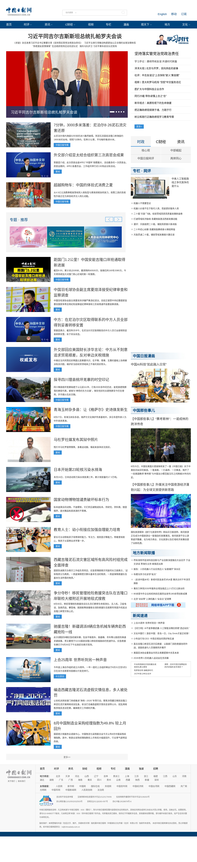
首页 (9, 24)
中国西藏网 (170, 786)
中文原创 (60, 676)
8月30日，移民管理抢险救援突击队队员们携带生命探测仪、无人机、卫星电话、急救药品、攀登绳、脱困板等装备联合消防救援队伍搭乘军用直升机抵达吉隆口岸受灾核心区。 (90, 607)
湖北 (42, 780)
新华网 (71, 786)
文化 (185, 24)
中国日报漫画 (144, 356)
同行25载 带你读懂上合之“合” (151, 96)
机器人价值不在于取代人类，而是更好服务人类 (156, 208)
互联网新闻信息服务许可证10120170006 (95, 797)
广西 (70, 780)
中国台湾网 (154, 786)
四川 (99, 780)
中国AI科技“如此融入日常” (149, 364)
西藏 (128, 780)
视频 (91, 24)
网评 (147, 171)
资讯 (47, 24)
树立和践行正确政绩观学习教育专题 (154, 117)
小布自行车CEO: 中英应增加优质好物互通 (154, 638)
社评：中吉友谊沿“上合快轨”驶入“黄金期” (157, 75)
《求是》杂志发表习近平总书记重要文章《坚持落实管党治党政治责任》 (47, 43)
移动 (174, 14)
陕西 (137, 780)
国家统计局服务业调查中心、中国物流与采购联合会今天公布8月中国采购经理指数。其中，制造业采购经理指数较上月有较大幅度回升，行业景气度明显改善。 (90, 738)
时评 (26, 24)
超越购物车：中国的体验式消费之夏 (83, 185)
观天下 (145, 24)
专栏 (108, 24)
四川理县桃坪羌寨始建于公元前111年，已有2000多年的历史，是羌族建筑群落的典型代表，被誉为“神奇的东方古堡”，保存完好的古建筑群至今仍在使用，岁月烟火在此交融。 (90, 391)
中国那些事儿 (144, 410)
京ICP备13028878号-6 (122, 801)
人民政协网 (86, 790)
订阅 (184, 14)
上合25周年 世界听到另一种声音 (80, 660)
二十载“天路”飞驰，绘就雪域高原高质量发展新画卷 (158, 213)
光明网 (43, 790)
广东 (61, 780)
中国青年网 (122, 786)
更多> (139, 126)
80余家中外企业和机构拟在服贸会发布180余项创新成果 (160, 593)
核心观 (146, 150)
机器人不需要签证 (142, 203)
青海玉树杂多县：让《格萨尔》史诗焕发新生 (91, 410)
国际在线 (95, 786)
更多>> (67, 757)
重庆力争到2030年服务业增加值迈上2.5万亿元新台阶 (159, 588)
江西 (165, 776)
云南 (118, 780)
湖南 (51, 780)
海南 (80, 780)
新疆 (147, 780)
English (162, 14)
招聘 (155, 768)
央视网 (108, 786)
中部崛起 (175, 150)
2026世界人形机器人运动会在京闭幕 (151, 658)
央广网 (184, 786)
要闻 (58, 171)
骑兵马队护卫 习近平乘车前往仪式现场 (98, 46)
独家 (141, 768)
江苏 (136, 776)
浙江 (146, 776)
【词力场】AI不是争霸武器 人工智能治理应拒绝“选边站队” (161, 628)
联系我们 (21, 781)
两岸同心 (175, 158)
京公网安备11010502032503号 (69, 801)
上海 (127, 776)
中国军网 (56, 790)
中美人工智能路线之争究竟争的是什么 (180, 182)
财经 (84, 768)
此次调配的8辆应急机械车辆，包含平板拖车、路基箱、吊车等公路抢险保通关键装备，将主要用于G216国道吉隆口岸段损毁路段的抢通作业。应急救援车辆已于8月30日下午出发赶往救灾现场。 (90, 641)
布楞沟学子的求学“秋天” (145, 574)
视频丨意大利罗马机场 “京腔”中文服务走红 (158, 82)
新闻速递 (140, 616)
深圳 (156, 780)
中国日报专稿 (62, 145)
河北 (77, 776)
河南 (184, 776)
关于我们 (11, 781)
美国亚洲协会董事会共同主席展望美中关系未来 (156, 653)
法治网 (100, 790)
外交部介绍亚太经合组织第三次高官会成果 (89, 155)
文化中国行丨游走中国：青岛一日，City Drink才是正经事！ (162, 633)
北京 (58, 776)
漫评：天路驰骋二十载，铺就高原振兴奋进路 (155, 224)
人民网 (59, 786)
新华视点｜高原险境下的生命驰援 (153, 103)
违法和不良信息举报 (64, 797)
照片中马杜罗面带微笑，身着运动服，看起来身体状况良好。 (83, 447)
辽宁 (96, 776)
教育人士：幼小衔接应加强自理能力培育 (87, 530)
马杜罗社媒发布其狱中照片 (76, 440)
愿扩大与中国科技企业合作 (149, 89)
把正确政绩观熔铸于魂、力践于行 (153, 110)
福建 (155, 776)
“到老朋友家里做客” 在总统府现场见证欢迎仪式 (55, 46)
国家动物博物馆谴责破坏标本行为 (81, 500)
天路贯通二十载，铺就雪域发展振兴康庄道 (154, 234)
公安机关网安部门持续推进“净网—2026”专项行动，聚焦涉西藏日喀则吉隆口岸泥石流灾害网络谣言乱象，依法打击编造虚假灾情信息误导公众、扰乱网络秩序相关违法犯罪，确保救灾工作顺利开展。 (90, 704)
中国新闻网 (70, 790)
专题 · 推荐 (19, 220)
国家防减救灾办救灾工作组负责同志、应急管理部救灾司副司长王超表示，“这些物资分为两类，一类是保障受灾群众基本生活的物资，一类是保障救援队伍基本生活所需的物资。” (91, 574)
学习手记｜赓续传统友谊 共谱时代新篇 (156, 61)
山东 (175, 776)
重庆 (90, 780)
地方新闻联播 (144, 553)
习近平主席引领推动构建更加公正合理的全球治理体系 (110, 43)
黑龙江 (116, 776)
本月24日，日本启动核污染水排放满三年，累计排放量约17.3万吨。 (86, 477)
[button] (112, 111)
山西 (86, 776)
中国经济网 (138, 786)
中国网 (82, 786)
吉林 (106, 776)
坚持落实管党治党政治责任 (157, 54)
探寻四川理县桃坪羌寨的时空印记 (81, 380)
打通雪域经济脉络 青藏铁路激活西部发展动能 (155, 219)
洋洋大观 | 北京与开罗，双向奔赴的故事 (156, 68)
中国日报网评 (145, 158)
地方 (167, 24)
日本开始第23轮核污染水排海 (78, 470)
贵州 (109, 780)
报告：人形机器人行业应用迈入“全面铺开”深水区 (157, 569)
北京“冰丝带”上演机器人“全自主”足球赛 (152, 599)
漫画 (126, 24)
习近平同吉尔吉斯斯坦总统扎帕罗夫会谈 (75, 36)
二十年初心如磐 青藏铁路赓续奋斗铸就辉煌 (154, 229)
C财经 (69, 24)
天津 (67, 776)
